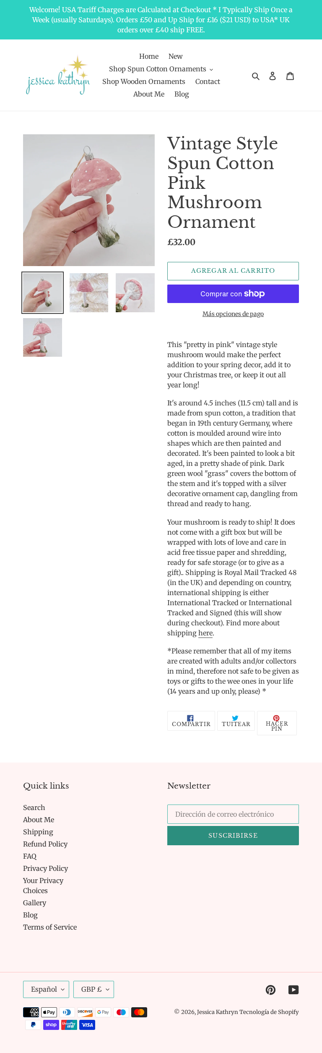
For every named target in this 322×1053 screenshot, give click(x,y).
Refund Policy (45, 844)
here (205, 633)
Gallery (34, 903)
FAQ (29, 856)
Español (44, 989)
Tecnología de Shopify (269, 1012)
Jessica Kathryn (218, 1012)
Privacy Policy (45, 868)
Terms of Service (50, 927)
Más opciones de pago (233, 314)
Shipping (38, 832)
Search (34, 807)
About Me (38, 819)
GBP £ (91, 989)
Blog (30, 915)
